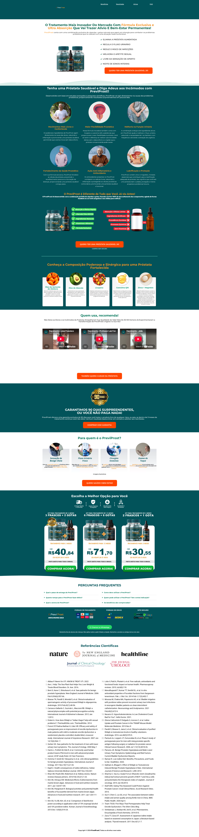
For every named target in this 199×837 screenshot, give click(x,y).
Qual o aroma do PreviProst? (57, 603)
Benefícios (104, 4)
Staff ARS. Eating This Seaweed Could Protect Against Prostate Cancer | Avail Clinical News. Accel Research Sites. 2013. (129, 789)
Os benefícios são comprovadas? (117, 603)
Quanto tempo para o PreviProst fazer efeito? (64, 598)
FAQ (151, 4)
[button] (70, 592)
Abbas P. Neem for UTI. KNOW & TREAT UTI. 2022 (68, 681)
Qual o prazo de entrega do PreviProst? (61, 593)
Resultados (120, 4)
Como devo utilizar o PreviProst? (117, 593)
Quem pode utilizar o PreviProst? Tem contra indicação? (126, 598)
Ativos (135, 4)
